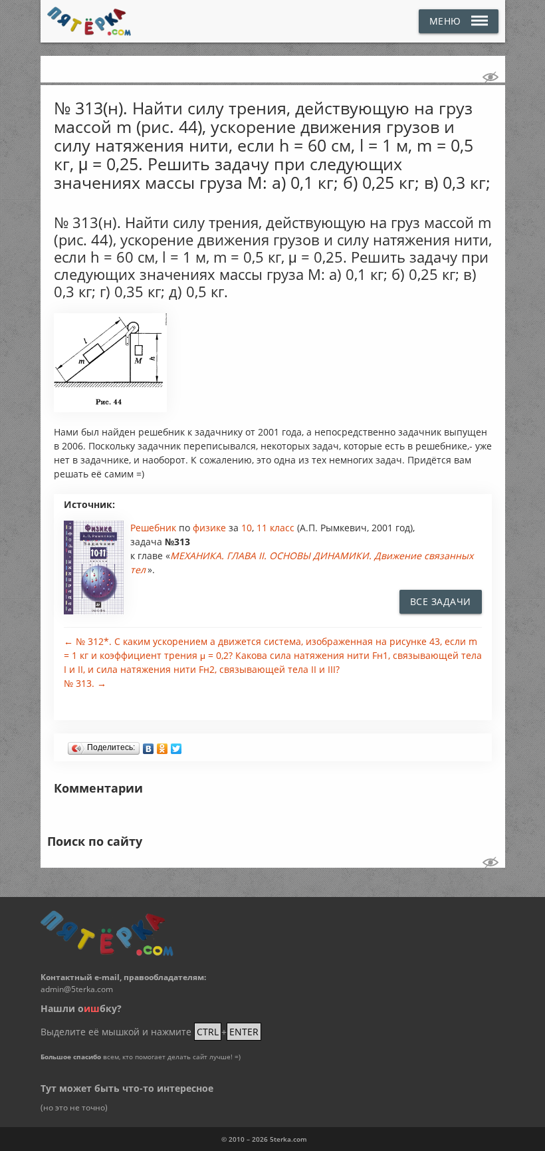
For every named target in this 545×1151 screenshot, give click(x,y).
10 (246, 527)
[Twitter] (176, 745)
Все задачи (440, 601)
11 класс (275, 527)
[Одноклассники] (162, 745)
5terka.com (288, 1139)
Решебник (154, 527)
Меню (445, 21)
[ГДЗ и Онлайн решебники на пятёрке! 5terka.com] (89, 21)
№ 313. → (85, 683)
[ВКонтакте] (149, 745)
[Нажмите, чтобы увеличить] (110, 409)
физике (211, 527)
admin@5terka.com (77, 989)
